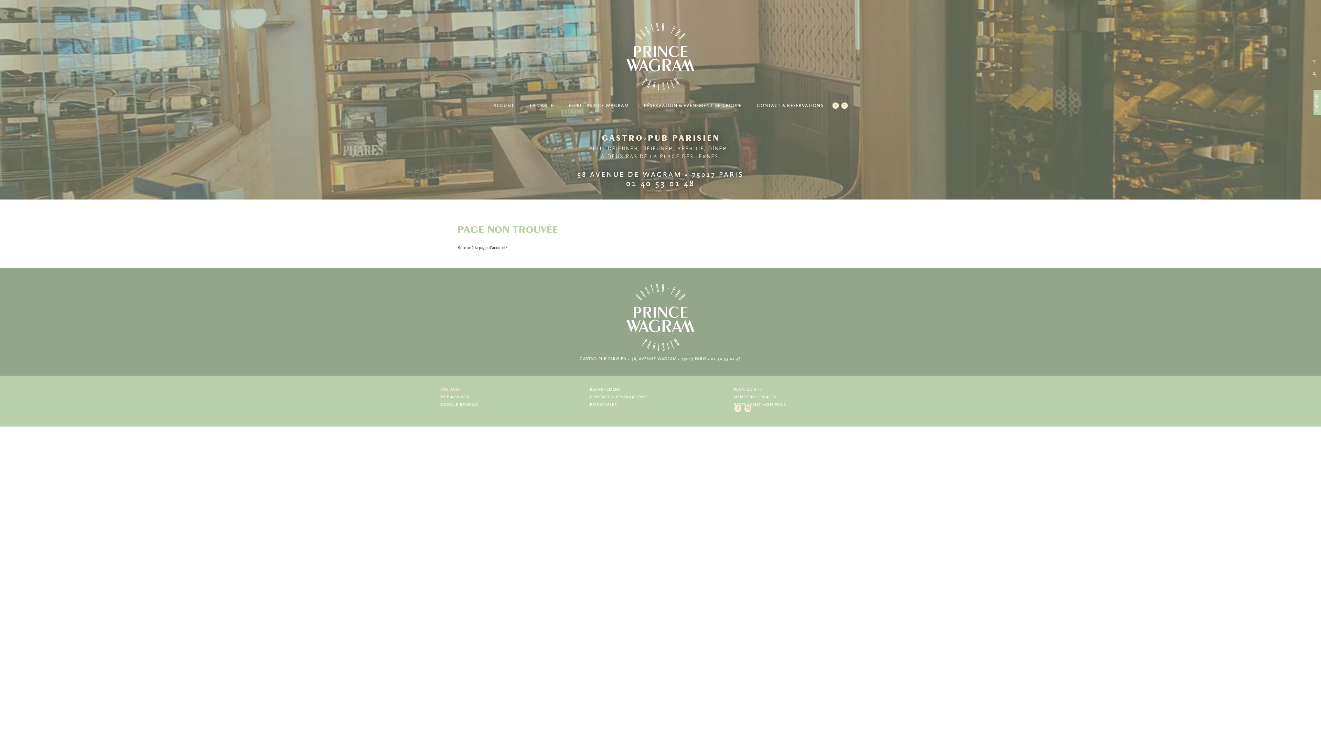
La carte (542, 105)
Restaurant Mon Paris (760, 404)
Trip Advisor (455, 397)
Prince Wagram (660, 56)
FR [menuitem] (1314, 62)
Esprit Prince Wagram (599, 105)
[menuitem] (1314, 74)
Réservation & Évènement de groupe (693, 105)
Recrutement (605, 389)
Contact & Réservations (790, 105)
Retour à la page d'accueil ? (482, 247)
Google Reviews (459, 404)
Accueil (504, 105)
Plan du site (748, 389)
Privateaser (603, 404)
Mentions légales (755, 397)
